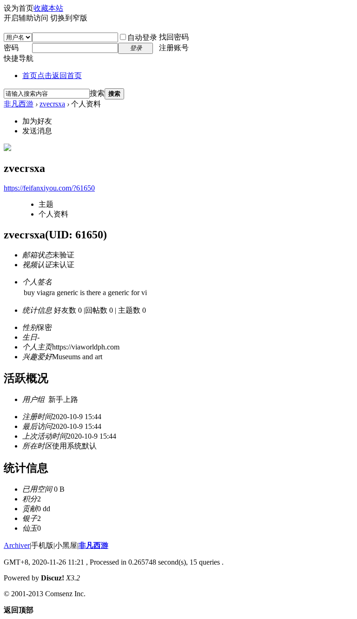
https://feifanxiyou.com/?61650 (49, 188)
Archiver (17, 545)
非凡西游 (18, 104)
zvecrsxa (52, 104)
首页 (52, 75)
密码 (11, 48)
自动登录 (142, 37)
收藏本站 (48, 8)
